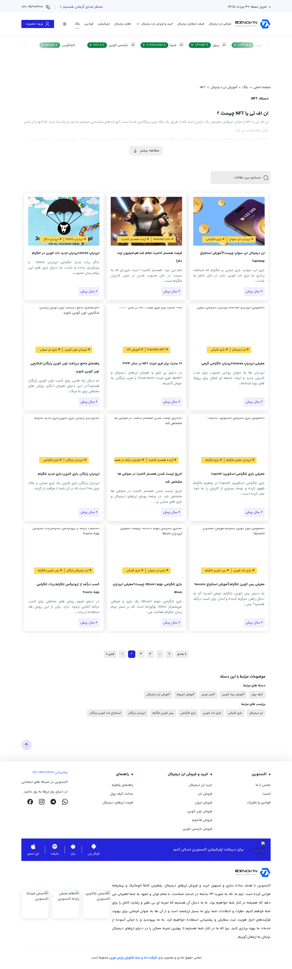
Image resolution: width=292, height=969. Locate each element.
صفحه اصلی (262, 87)
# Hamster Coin (163, 239)
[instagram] (42, 802)
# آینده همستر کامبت (135, 239)
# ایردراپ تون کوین (77, 349)
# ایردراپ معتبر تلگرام (240, 460)
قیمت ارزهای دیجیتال (117, 802)
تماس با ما (263, 785)
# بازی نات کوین (244, 570)
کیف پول (257, 694)
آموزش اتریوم (186, 694)
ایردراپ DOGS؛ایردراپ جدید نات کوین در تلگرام (65, 253)
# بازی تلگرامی (215, 239)
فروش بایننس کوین (197, 829)
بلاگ (245, 87)
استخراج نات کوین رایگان (105, 713)
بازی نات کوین (212, 713)
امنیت (266, 794)
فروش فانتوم (202, 820)
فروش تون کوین (199, 811)
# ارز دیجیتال (240, 349)
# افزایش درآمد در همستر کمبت (124, 460)
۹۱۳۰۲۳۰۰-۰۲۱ (43, 772)
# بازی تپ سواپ (50, 349)
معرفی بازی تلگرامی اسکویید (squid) (238, 474)
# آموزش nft (135, 349)
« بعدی (181, 654)
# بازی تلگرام (213, 460)
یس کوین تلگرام (163, 713)
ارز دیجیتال (256, 713)
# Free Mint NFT (157, 349)
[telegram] (53, 802)
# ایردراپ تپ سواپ (241, 239)
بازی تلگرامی (188, 713)
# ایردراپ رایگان (76, 460)
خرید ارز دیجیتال (200, 785)
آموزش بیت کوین (233, 694)
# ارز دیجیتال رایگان (78, 570)
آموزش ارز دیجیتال (224, 87)
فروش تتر (205, 794)
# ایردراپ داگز (53, 239)
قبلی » (110, 654)
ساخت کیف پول (121, 794)
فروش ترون (203, 802)
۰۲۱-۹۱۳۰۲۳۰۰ (32, 7)
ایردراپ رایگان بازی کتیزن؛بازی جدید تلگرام (68, 474)
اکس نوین (208, 694)
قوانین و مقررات (259, 802)
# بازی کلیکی (219, 349)
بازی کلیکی (235, 713)
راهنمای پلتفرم (122, 785)
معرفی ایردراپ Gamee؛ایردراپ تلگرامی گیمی (233, 363)
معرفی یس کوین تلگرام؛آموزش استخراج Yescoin (229, 584)
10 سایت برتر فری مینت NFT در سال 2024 (152, 363)
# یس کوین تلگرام (217, 570)
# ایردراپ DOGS (76, 239)
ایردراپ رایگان (137, 713)
